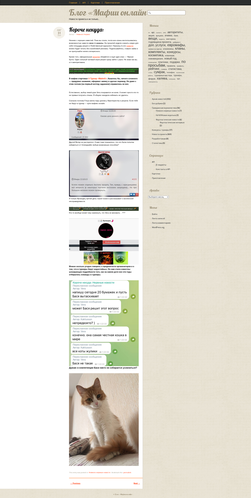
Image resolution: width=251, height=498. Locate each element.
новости (130, 46)
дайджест (177, 42)
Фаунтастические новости (167, 120)
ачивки (168, 35)
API (84, 2)
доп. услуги (157, 45)
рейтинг (153, 69)
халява (162, 78)
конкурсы (173, 52)
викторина (170, 39)
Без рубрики (157, 103)
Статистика (157, 143)
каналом (96, 57)
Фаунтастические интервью (172, 122)
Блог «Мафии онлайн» (110, 12)
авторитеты (175, 32)
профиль (180, 66)
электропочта (152, 82)
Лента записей (158, 218)
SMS (164, 33)
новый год (170, 58)
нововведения (155, 58)
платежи (163, 62)
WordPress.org (158, 227)
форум (151, 78)
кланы (180, 48)
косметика (155, 55)
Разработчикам (159, 139)
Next (137, 483)
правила (171, 65)
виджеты (162, 39)
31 (59, 33)
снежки (164, 69)
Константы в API (163, 169)
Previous (75, 483)
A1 (149, 33)
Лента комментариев (161, 223)
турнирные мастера (163, 75)
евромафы (176, 45)
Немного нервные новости (99, 472)
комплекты (156, 52)
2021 (59, 35)
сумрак (159, 72)
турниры (177, 75)
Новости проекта (159, 134)
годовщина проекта (159, 41)
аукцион (159, 35)
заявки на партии (155, 49)
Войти (154, 214)
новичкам (169, 55)
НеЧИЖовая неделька (166, 115)
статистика (174, 68)
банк (176, 35)
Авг (59, 30)
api (152, 32)
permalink (127, 472)
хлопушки (172, 79)
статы (150, 72)
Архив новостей (159, 99)
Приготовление (112, 2)
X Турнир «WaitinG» (97, 79)
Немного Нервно (83, 34)
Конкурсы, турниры (160, 130)
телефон (171, 72)
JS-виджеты (161, 165)
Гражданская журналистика (164, 108)
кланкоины (168, 49)
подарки (175, 62)
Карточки (95, 2)
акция (151, 35)
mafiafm (159, 33)
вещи (152, 38)
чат (178, 78)
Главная (73, 2)
